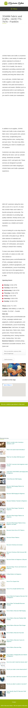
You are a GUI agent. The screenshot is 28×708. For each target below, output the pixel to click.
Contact (14, 702)
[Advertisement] (14, 40)
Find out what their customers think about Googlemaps (12, 352)
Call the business (8, 359)
